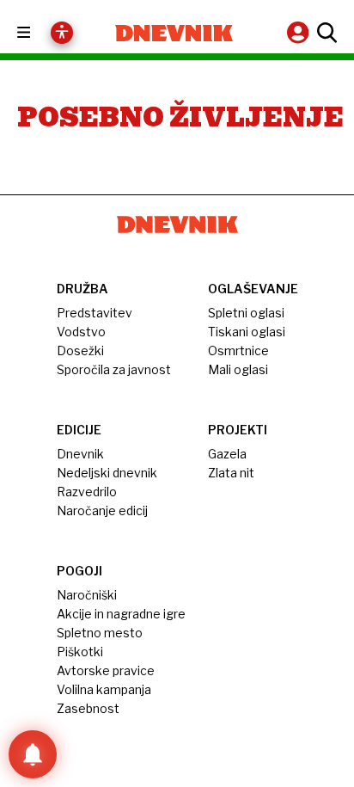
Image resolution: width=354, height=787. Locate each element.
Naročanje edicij (102, 510)
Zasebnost (88, 708)
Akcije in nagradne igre (121, 613)
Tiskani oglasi (246, 331)
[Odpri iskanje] (325, 32)
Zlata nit (231, 472)
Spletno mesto (100, 632)
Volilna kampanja (104, 689)
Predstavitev (94, 312)
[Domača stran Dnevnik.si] (174, 33)
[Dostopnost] (62, 33)
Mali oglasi (238, 369)
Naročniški (87, 594)
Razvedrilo (87, 491)
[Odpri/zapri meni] (39, 33)
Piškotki (80, 651)
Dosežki (80, 350)
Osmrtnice (238, 350)
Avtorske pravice (106, 670)
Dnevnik (80, 453)
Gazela (227, 453)
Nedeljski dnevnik (107, 472)
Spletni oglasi (246, 312)
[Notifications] (33, 754)
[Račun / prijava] (300, 32)
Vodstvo (81, 331)
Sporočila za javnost (114, 369)
